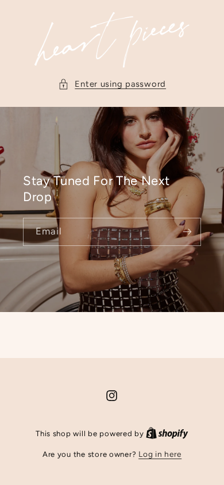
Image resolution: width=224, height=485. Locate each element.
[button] (112, 84)
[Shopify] (167, 433)
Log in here (159, 454)
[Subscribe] (187, 232)
